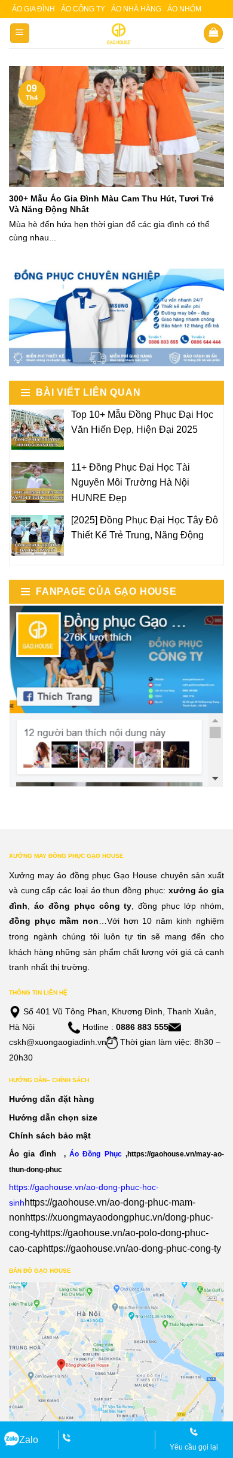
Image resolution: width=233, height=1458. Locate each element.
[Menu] (20, 33)
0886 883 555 (142, 1027)
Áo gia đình (33, 9)
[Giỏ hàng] (213, 33)
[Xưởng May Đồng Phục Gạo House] (116, 33)
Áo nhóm (184, 9)
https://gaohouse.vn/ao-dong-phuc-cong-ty (132, 1248)
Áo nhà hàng (136, 9)
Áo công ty (83, 9)
